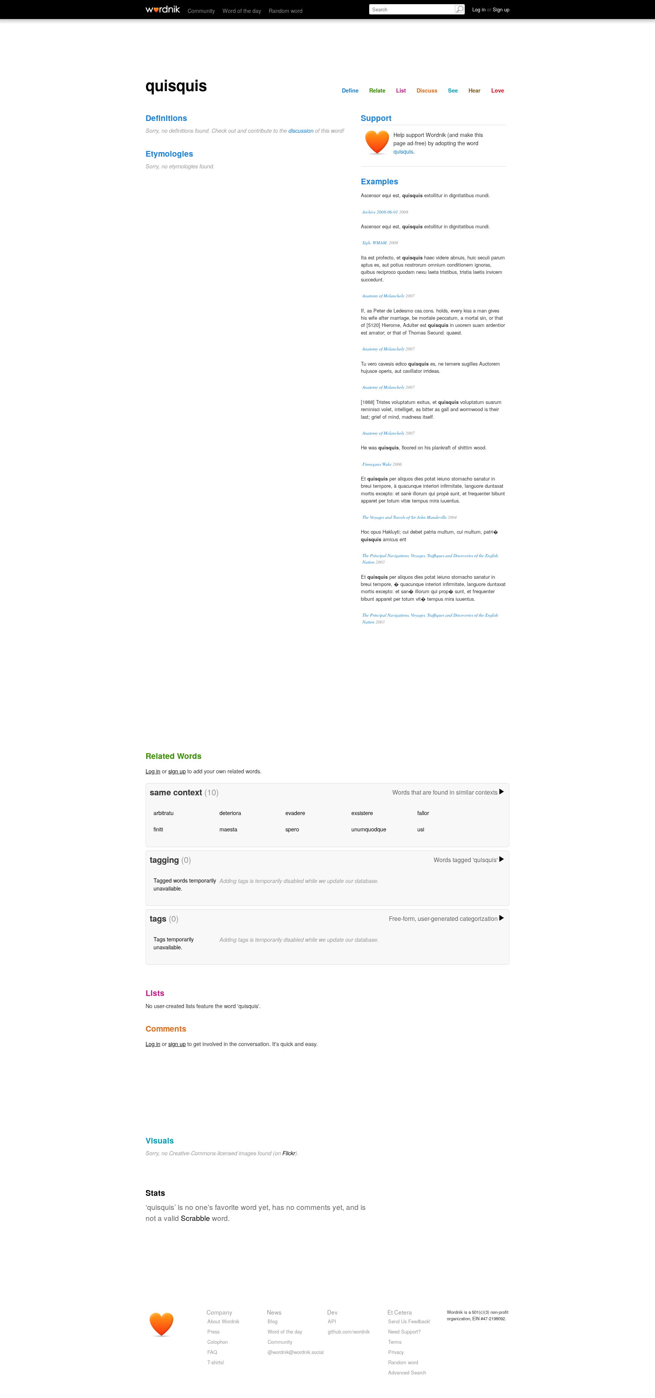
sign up (177, 771)
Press (213, 1331)
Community (201, 10)
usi (420, 829)
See (453, 90)
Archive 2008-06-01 (380, 212)
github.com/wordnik (349, 1331)
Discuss (427, 90)
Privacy (396, 1352)
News (274, 1312)
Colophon (217, 1341)
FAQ (212, 1352)
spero (292, 829)
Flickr (288, 1153)
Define (350, 90)
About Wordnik (223, 1321)
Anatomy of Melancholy (383, 295)
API (332, 1321)
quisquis (403, 151)
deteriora (230, 813)
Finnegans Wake (377, 464)
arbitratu (164, 813)
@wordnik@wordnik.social (296, 1352)
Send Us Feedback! (409, 1321)
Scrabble (195, 1218)
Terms (394, 1341)
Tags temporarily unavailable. (174, 942)
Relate (377, 90)
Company (219, 1312)
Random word (285, 10)
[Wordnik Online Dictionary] (163, 9)
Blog (272, 1321)
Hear (475, 90)
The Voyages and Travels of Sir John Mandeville (404, 517)
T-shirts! (215, 1362)
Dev (332, 1312)
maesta (228, 829)
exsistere (362, 813)
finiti (158, 829)
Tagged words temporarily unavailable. (185, 884)
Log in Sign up (490, 9)
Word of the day (242, 10)
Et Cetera (399, 1312)
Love (497, 90)
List (401, 90)
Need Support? (404, 1331)
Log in (153, 771)
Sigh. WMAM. (375, 242)
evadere (295, 813)
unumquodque (368, 829)
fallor (423, 813)
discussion (300, 130)
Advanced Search (407, 1372)
